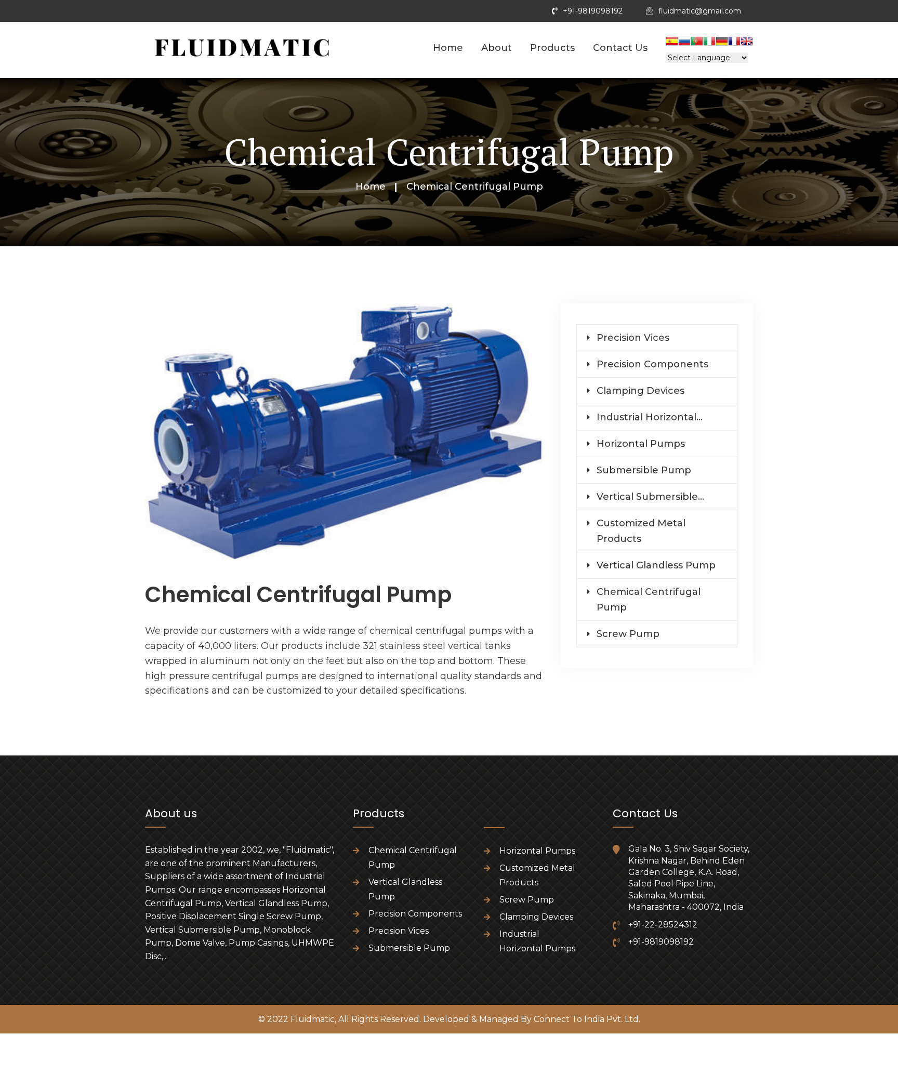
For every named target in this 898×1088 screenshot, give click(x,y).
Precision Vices (633, 337)
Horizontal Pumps (641, 443)
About (496, 48)
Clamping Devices (640, 390)
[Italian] (709, 42)
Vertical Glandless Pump (656, 565)
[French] (734, 42)
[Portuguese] (697, 42)
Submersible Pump (644, 470)
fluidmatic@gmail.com (699, 11)
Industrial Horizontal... (650, 417)
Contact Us (620, 48)
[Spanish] (672, 42)
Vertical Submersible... (650, 496)
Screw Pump (628, 634)
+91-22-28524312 (662, 925)
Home (448, 48)
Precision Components (652, 364)
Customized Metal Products (641, 531)
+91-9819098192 (593, 11)
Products (552, 48)
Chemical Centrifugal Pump (649, 599)
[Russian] (684, 42)
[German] (722, 42)
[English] (747, 42)
